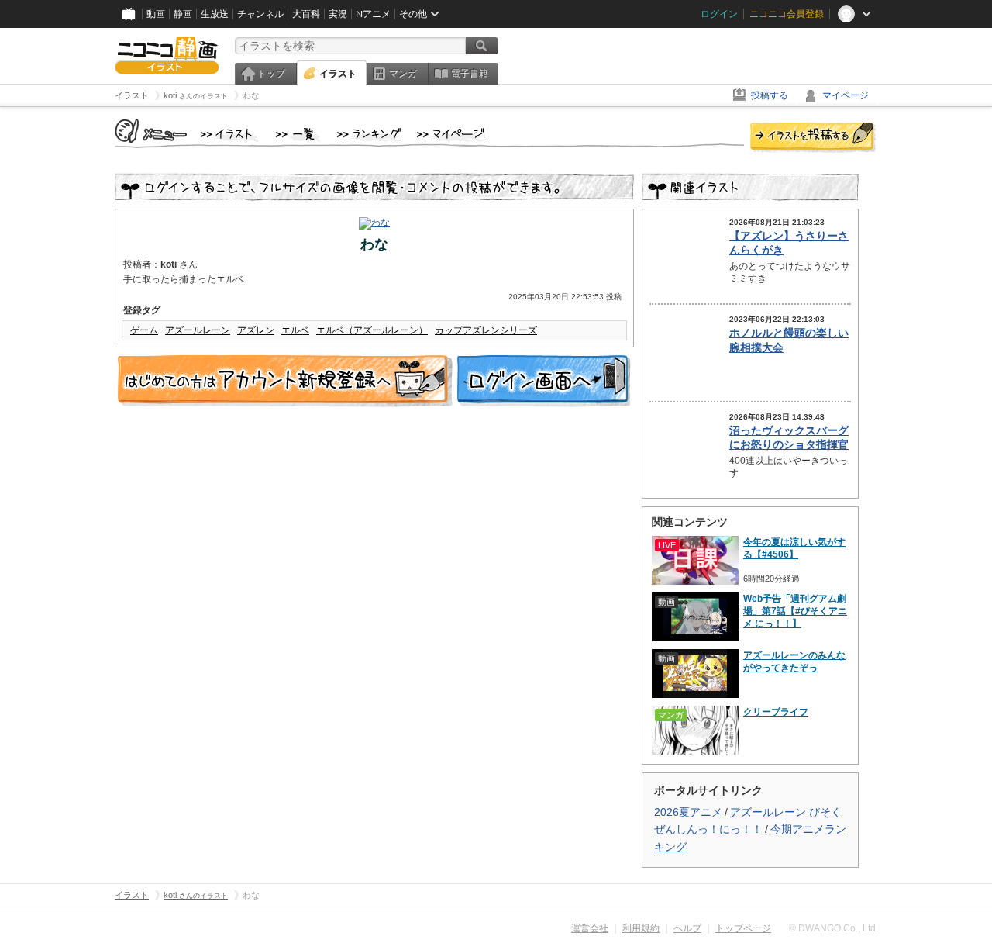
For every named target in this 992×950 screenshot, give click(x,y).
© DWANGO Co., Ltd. (833, 928)
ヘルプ (687, 928)
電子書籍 (469, 73)
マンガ (403, 73)
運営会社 (589, 928)
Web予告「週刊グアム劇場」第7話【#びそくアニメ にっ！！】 (795, 611)
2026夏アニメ (688, 812)
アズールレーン (197, 330)
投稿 (813, 138)
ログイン (719, 14)
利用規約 (641, 928)
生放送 (215, 14)
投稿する (769, 95)
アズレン (255, 330)
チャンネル (260, 14)
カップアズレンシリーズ (486, 330)
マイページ (845, 95)
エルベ (295, 330)
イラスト (337, 73)
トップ (271, 73)
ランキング (369, 135)
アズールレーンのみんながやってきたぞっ (794, 661)
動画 (155, 14)
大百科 (306, 14)
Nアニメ (373, 14)
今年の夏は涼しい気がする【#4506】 (794, 548)
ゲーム (144, 330)
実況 (338, 14)
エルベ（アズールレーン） (372, 330)
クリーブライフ (775, 711)
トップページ (743, 928)
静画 (183, 14)
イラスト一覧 (298, 135)
